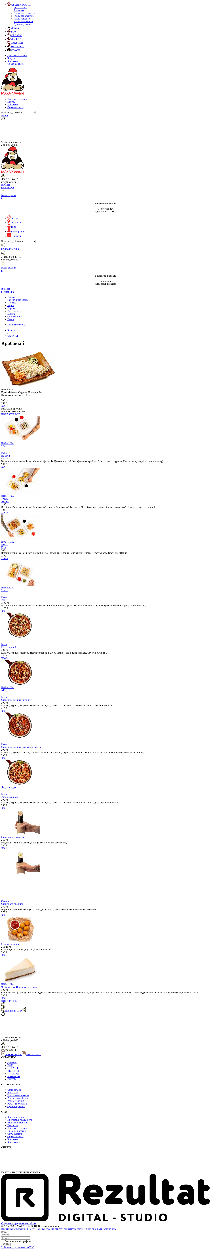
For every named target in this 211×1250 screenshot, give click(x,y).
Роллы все (19, 10)
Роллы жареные (22, 18)
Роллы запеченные (23, 21)
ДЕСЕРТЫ (13, 1071)
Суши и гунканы (23, 24)
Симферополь (14, 316)
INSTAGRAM (33, 1054)
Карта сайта (13, 1142)
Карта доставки (15, 1117)
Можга (11, 313)
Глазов (10, 319)
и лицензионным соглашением (100, 1229)
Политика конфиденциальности (18, 1229)
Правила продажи (16, 1131)
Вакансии (12, 1125)
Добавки (12, 1062)
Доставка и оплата (17, 55)
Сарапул (11, 308)
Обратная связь (15, 64)
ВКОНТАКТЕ (13, 1054)
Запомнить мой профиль (18, 1241)
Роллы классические (24, 13)
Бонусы (11, 58)
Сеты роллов (20, 7)
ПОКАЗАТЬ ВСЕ (10, 414)
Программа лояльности (19, 1119)
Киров (10, 305)
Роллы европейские (24, 16)
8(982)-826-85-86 (10, 249)
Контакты (12, 61)
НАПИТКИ (13, 1076)
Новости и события (17, 1122)
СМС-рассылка (15, 1133)
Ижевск (11, 297)
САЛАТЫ (12, 1068)
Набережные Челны (17, 300)
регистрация (7, 187)
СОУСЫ (11, 1079)
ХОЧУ (4, 406)
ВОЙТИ (5, 184)
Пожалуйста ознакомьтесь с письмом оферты (59, 1229)
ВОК (10, 1065)
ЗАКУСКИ (13, 1073)
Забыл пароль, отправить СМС (17, 1247)
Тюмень (11, 302)
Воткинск (12, 311)
